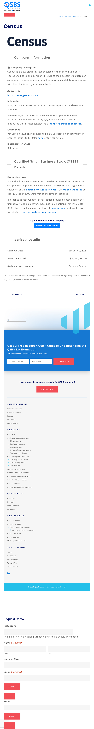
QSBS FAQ (11, 435)
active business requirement (40, 212)
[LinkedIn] (8, 573)
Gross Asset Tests (16, 447)
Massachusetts (13, 506)
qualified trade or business (65, 123)
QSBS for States (15, 494)
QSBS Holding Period (17, 463)
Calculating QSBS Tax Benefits (18, 476)
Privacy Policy (12, 560)
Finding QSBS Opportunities (20, 527)
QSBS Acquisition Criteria (19, 460)
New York (10, 502)
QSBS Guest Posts (14, 534)
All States (11, 509)
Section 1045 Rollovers (16, 469)
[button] (86, 4)
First (6, 654)
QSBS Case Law (13, 537)
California (11, 499)
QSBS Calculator (13, 521)
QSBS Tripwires (15, 466)
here (40, 138)
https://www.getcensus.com (23, 95)
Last (49, 654)
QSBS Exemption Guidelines (18, 457)
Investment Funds (14, 412)
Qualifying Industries (17, 444)
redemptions (58, 208)
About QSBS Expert (17, 548)
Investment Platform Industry (23, 530)
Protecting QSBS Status (18, 453)
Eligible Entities (15, 441)
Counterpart (15, 294)
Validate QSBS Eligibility (47, 226)
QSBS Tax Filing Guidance (17, 480)
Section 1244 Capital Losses (18, 473)
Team (9, 552)
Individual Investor (14, 409)
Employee (11, 420)
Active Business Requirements (20, 450)
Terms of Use (12, 563)
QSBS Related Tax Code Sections (19, 487)
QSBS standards (72, 189)
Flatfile (81, 294)
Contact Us (47, 389)
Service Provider (13, 423)
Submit (12, 687)
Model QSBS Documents (16, 541)
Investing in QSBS (14, 524)
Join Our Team (12, 567)
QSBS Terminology (14, 484)
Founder (10, 416)
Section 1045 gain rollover (41, 189)
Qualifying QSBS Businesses (18, 438)
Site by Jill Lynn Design (56, 587)
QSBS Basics (13, 430)
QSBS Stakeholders (17, 404)
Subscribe (63, 361)
